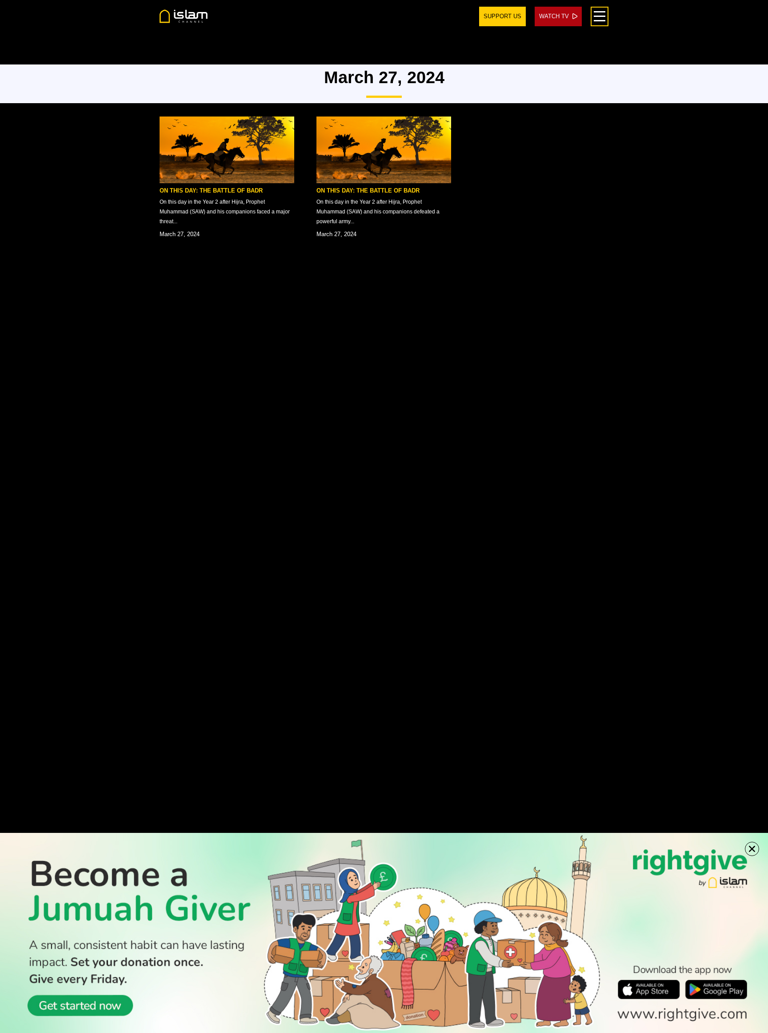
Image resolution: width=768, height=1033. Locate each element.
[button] (752, 849)
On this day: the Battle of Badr (211, 190)
